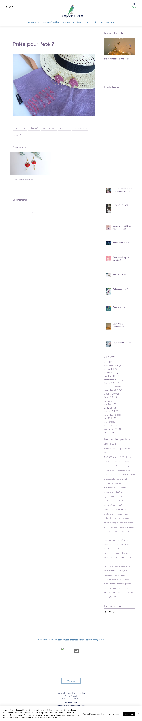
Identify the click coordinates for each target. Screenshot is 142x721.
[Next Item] (130, 46)
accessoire (108, 461)
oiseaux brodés (110, 583)
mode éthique (124, 566)
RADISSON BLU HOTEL (114, 457)
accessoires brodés (111, 466)
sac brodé (107, 592)
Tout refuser (113, 713)
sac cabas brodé (119, 592)
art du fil (125, 474)
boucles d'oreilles (80, 128)
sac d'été (130, 592)
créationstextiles (110, 531)
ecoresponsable (110, 540)
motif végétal (122, 570)
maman (107, 553)
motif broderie (109, 570)
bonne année (121, 496)
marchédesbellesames (126, 562)
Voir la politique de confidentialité (48, 717)
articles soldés (109, 479)
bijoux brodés (109, 496)
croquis (126, 518)
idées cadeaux (122, 548)
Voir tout (91, 146)
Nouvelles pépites (23, 179)
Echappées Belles (123, 448)
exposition (108, 544)
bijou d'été (34, 128)
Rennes (129, 457)
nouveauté (17, 135)
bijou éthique (120, 492)
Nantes (107, 452)
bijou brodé (108, 483)
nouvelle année (120, 575)
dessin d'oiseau (123, 535)
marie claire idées (111, 566)
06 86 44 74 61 (71, 702)
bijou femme (121, 487)
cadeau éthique (110, 518)
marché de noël (110, 562)
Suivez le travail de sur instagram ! (71, 640)
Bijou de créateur (117, 444)
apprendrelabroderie (112, 474)
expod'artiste (123, 540)
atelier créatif (121, 479)
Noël (113, 452)
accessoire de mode (121, 461)
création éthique (110, 527)
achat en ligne (125, 466)
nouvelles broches (111, 579)
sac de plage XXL (110, 596)
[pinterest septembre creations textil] (13, 6)
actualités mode (118, 470)
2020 (106, 444)
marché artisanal (110, 557)
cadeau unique (122, 514)
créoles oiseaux (110, 535)
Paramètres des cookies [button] (93, 713)
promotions (123, 588)
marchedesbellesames (119, 553)
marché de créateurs (126, 557)
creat (120, 518)
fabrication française (121, 544)
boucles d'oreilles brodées (114, 505)
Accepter (129, 713)
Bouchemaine (109, 448)
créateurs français (111, 522)
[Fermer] (138, 714)
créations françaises (126, 527)
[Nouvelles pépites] (30, 163)
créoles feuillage (49, 128)
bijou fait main (19, 128)
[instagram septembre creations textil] (9, 6)
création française (126, 522)
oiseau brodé (124, 579)
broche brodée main (112, 509)
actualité (107, 470)
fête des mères (110, 548)
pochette (128, 583)
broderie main (109, 514)
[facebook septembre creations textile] (6, 6)
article (132, 474)
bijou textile (64, 128)
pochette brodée (110, 588)
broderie (124, 509)
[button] (134, 5)
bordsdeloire (109, 500)
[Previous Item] (108, 46)
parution (120, 583)
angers (128, 470)
